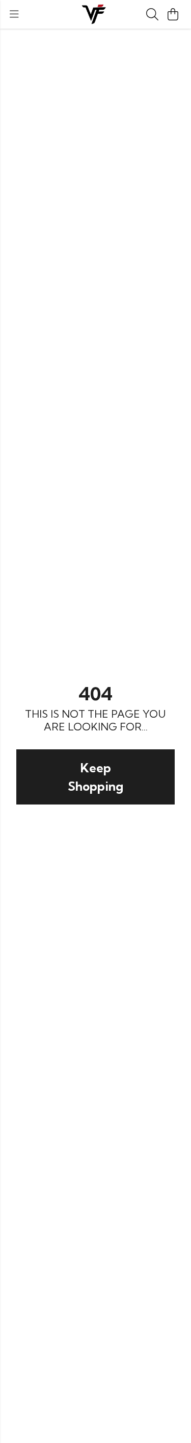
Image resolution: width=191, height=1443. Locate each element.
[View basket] (172, 14)
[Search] (152, 14)
